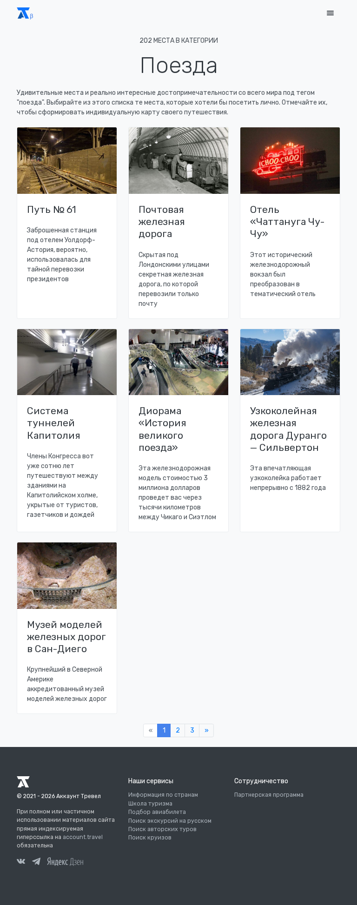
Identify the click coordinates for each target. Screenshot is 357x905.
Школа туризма (150, 803)
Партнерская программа (269, 795)
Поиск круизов (150, 837)
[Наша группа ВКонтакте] (21, 863)
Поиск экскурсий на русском (170, 821)
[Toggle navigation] (330, 13)
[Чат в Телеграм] (36, 863)
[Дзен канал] (65, 861)
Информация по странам (163, 795)
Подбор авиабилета (157, 812)
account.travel (83, 837)
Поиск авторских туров (162, 829)
